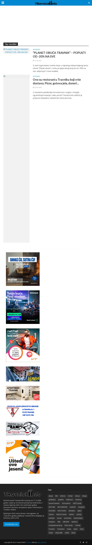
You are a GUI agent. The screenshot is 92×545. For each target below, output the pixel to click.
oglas (79, 511)
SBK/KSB (66, 522)
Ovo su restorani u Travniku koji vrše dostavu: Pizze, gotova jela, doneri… (57, 81)
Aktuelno (36, 49)
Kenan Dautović (54, 503)
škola (73, 533)
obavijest (72, 511)
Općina (51, 514)
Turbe (69, 529)
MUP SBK (52, 507)
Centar (70, 496)
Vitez (81, 529)
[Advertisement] (46, 25)
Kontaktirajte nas (11, 524)
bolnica (62, 496)
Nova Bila (52, 511)
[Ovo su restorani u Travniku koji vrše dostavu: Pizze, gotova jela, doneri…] (16, 158)
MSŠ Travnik (77, 503)
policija (79, 514)
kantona (78, 500)
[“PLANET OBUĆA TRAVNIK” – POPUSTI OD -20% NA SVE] (16, 50)
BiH (56, 496)
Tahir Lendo (69, 525)
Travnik (77, 525)
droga (84, 496)
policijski (52, 518)
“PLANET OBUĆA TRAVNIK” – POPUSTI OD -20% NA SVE (59, 54)
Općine (71, 514)
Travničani (60, 529)
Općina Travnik (61, 514)
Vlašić (67, 533)
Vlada (51, 533)
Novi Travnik (62, 511)
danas (77, 496)
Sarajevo (52, 522)
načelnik (73, 507)
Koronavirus (66, 503)
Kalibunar (69, 500)
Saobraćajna (78, 518)
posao (59, 518)
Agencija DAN (41, 542)
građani (61, 500)
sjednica (74, 522)
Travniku (52, 529)
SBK (59, 522)
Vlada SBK (58, 533)
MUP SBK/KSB (62, 507)
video (75, 529)
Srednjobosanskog (55, 525)
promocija (67, 518)
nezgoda (81, 507)
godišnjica (52, 500)
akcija (51, 496)
